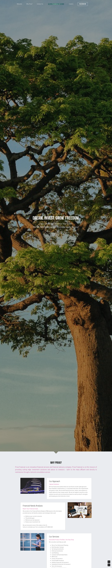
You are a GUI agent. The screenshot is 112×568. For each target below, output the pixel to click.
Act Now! (56, 235)
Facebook (82, 4)
